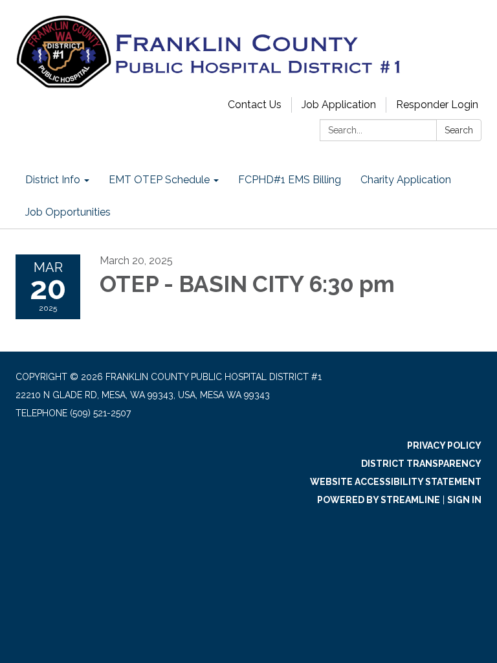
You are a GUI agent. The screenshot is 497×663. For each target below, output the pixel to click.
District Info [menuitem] (52, 180)
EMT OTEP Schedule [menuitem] (159, 180)
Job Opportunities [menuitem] (68, 212)
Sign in (464, 500)
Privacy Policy (444, 445)
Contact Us (255, 104)
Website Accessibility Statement (395, 482)
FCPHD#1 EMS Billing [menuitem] (289, 180)
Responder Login (437, 104)
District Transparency (421, 463)
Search (459, 130)
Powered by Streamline (378, 500)
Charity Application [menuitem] (405, 180)
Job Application (339, 104)
